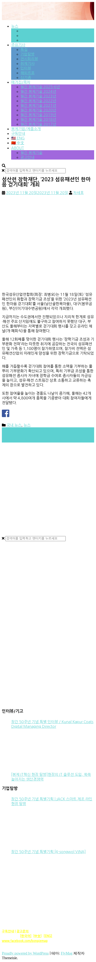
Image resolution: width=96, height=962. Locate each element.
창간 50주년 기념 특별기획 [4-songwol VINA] (48, 852)
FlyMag (66, 953)
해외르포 (27, 73)
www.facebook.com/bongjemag (25, 940)
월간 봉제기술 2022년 (38, 101)
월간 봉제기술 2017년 (38, 124)
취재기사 (27, 63)
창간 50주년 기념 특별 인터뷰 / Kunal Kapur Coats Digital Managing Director (52, 724)
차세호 (78, 193)
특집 (24, 49)
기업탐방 (27, 54)
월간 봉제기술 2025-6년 (40, 87)
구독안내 (18, 133)
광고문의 (23, 931)
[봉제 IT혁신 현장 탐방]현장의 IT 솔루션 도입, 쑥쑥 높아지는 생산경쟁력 (51, 777)
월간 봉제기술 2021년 (38, 105)
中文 (37, 936)
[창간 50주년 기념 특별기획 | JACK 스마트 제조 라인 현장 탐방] (28, 825)
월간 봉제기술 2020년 (38, 110)
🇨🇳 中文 (17, 143)
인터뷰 (26, 68)
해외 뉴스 (28, 35)
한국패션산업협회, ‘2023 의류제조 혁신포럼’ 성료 (44, 440)
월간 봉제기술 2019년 (38, 115)
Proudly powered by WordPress (25, 953)
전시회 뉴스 (30, 40)
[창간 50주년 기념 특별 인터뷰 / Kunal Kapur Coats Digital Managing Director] (28, 748)
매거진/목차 (20, 82)
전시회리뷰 (29, 59)
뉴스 (14, 26)
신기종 (26, 77)
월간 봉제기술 (31, 152)
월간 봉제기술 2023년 (38, 96)
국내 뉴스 (28, 31)
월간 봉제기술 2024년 (38, 91)
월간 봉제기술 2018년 (38, 119)
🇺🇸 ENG (18, 138)
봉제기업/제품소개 (26, 129)
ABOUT (17, 148)
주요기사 (18, 45)
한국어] (26, 936)
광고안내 (27, 157)
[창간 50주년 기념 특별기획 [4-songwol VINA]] (28, 873)
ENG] (48, 936)
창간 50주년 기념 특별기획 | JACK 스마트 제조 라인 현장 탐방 (51, 801)
